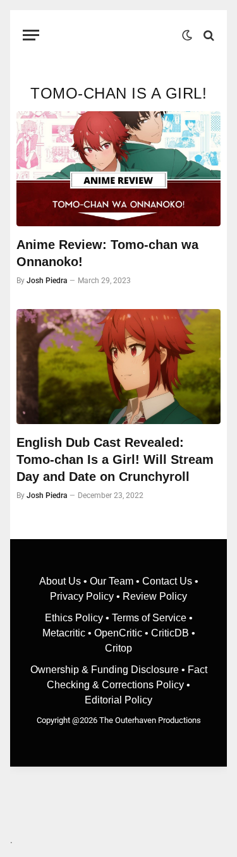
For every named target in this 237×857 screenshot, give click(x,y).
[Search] (207, 35)
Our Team (111, 581)
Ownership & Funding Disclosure (105, 669)
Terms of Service (149, 617)
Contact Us (167, 581)
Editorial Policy (118, 700)
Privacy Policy (82, 596)
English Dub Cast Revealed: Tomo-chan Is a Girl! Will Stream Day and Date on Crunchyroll (115, 459)
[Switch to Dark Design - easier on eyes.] (187, 35)
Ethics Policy (75, 617)
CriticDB (170, 633)
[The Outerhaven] (113, 35)
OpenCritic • (122, 633)
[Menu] (31, 35)
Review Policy (155, 596)
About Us (61, 581)
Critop (118, 648)
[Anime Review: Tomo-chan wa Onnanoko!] (118, 168)
